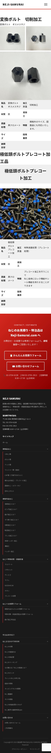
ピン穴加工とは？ (11, 509)
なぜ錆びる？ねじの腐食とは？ (16, 667)
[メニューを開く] (45, 4)
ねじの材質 (9, 646)
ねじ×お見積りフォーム (12, 604)
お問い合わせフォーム (12, 723)
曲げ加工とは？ (10, 514)
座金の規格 (9, 683)
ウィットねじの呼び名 (12, 678)
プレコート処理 (10, 596)
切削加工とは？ (10, 525)
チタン (7, 591)
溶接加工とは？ (10, 504)
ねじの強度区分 (10, 652)
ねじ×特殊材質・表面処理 (13, 559)
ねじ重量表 (9, 694)
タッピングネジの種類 (12, 688)
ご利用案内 (9, 728)
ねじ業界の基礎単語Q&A (13, 710)
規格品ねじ (7, 449)
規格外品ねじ (8, 499)
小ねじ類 (8, 454)
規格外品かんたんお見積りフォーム (17, 609)
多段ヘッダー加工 (11, 541)
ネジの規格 (9, 699)
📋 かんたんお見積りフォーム (25, 355)
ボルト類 (8, 459)
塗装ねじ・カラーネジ (12, 485)
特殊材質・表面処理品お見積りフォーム (19, 614)
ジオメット (9, 570)
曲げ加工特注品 (10, 619)
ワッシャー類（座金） (12, 470)
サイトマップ (34, 749)
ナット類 (8, 464)
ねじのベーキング (11, 662)
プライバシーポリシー (19, 749)
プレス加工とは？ (11, 535)
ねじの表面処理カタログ (13, 704)
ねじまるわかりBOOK (11, 641)
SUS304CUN (9, 585)
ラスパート (9, 564)
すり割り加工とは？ (12, 520)
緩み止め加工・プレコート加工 (16, 480)
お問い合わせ (8, 717)
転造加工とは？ (10, 530)
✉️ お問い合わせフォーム (25, 366)
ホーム (5, 442)
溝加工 (7, 546)
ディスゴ (8, 575)
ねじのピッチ (9, 673)
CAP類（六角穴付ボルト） (14, 475)
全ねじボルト (9, 491)
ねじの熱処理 (9, 657)
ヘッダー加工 (9, 551)
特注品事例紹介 (9, 635)
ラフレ (7, 580)
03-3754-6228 (11, 422)
